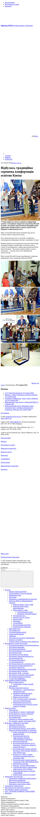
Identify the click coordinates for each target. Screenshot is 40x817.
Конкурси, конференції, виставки (16, 723)
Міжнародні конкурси (8, 448)
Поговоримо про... (19, 616)
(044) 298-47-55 (6, 418)
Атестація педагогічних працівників (21, 638)
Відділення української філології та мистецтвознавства (21, 657)
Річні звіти (12, 597)
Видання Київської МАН (22, 625)
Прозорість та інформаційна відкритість (23, 599)
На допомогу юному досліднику (16, 789)
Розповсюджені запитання (10, 557)
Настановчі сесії (14, 628)
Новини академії (16, 163)
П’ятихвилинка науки (25, 612)
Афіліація (12, 636)
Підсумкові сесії (14, 630)
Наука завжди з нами (20, 610)
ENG (36, 136)
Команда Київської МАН (17, 592)
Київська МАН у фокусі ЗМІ (23, 604)
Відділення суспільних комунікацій (21, 675)
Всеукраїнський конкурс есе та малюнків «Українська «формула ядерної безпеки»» (24, 745)
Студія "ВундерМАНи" (17, 678)
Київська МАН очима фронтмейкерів (20, 607)
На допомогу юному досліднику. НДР (22, 721)
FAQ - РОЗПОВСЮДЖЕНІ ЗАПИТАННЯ (20, 791)
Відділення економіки (16, 647)
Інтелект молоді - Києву (21, 617)
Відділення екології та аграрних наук (22, 664)
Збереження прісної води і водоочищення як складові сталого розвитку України (25, 704)
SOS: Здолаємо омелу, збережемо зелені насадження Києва (24, 700)
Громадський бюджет (16, 634)
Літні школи (13, 686)
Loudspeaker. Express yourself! (23, 684)
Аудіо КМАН (17, 623)
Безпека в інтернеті (15, 640)
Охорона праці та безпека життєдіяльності (24, 641)
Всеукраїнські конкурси (17, 727)
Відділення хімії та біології (18, 671)
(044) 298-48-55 (15, 422)
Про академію (10, 2)
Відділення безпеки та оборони (20, 677)
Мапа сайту (5, 553)
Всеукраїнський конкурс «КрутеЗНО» (22, 728)
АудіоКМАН (5, 459)
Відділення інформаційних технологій (22, 669)
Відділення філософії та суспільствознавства (17, 661)
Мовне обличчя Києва (21, 697)
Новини (3, 441)
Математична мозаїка (20, 763)
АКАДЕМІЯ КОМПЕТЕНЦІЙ (15, 680)
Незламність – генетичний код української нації (23, 690)
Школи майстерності (16, 682)
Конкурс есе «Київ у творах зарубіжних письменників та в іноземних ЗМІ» (23, 756)
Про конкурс (13, 710)
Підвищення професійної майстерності (22, 778)
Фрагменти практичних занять (20, 784)
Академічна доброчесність (14, 786)
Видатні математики (20, 741)
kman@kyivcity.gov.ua (13, 416)
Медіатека (4, 455)
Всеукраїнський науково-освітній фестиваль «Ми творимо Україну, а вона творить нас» (25, 750)
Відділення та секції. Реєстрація (16, 643)
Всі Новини (5, 413)
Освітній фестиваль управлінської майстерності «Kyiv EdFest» (25, 768)
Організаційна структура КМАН (20, 593)
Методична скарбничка (17, 780)
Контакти (8, 6)
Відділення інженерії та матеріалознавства (24, 645)
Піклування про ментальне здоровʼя (17, 788)
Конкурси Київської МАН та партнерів (22, 730)
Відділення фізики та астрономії (20, 651)
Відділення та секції (12, 4)
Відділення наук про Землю (18, 654)
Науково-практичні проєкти (19, 688)
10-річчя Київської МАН (17, 632)
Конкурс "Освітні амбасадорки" (24, 765)
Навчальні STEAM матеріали (19, 782)
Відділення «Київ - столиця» (19, 673)
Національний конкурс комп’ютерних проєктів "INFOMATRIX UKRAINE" (23, 737)
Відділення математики (17, 649)
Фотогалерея (5, 462)
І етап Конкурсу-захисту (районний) (21, 712)
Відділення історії (15, 653)
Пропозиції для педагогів (14, 776)
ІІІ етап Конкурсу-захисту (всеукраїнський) (18, 716)
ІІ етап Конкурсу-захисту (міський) (21, 714)
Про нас (8, 590)
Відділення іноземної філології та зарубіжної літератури (20, 666)
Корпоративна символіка (9, 466)
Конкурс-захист (6, 452)
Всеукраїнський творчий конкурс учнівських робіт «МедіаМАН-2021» (26, 761)
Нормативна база (15, 595)
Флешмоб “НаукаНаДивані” (27, 614)
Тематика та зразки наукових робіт (21, 719)
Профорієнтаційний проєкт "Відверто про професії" (22, 694)
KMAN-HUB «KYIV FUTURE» (24, 775)
